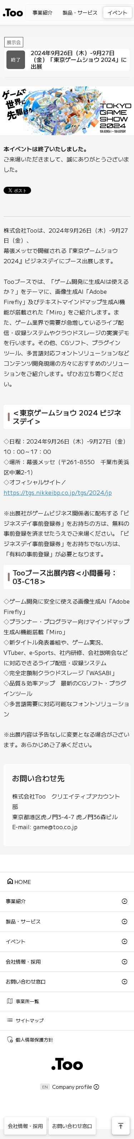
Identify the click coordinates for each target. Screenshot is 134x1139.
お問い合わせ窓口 (26, 981)
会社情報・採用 (23, 961)
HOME (18, 881)
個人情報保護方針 (29, 1039)
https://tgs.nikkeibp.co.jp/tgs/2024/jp (58, 492)
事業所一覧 (22, 1000)
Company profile (72, 1086)
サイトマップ (25, 1020)
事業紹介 (43, 12)
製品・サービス (80, 12)
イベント (118, 12)
